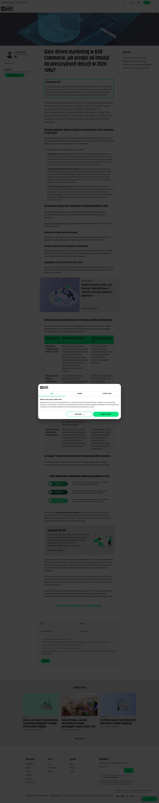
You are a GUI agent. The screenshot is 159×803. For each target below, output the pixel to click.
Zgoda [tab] (52, 393)
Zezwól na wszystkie (106, 414)
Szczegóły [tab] (79, 393)
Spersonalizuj (78, 414)
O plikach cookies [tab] (107, 393)
